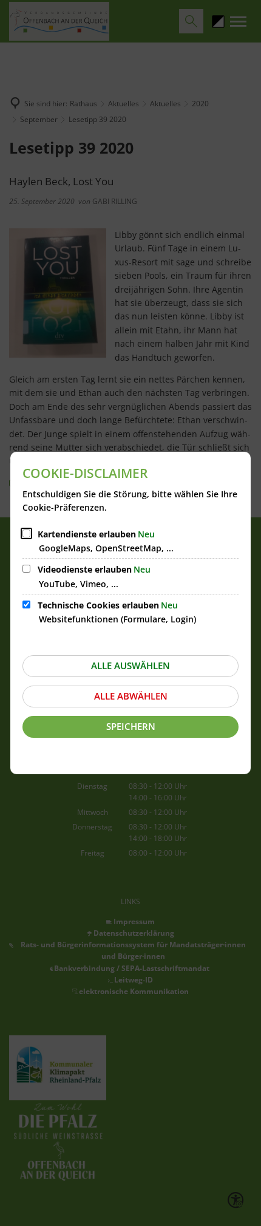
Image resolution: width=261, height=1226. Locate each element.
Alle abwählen (131, 696)
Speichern (130, 726)
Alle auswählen (130, 665)
